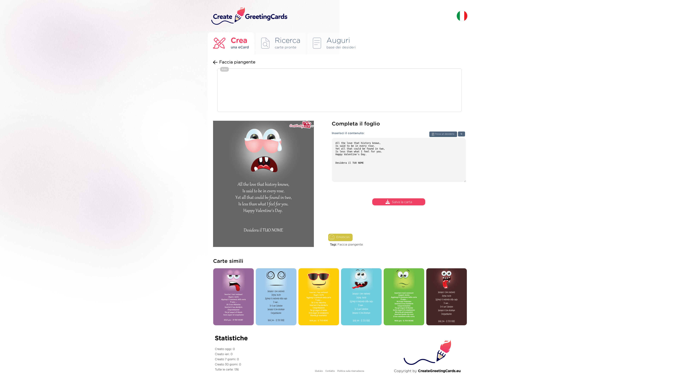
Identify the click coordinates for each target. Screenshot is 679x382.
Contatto (330, 371)
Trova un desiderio (444, 134)
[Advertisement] (339, 90)
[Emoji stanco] (234, 297)
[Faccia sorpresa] (405, 297)
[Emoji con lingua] (362, 297)
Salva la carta (402, 202)
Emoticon (343, 237)
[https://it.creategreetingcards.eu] (331, 16)
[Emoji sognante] (277, 297)
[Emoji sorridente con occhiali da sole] (319, 297)
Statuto (319, 371)
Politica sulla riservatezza (350, 371)
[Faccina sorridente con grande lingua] (447, 297)
